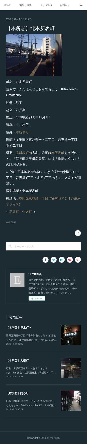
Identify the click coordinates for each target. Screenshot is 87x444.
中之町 (27, 211)
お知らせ (65, 5)
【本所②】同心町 (17, 393)
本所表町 (22, 132)
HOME (7, 5)
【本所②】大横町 (17, 360)
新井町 (14, 211)
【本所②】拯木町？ (19, 327)
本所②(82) (11, 222)
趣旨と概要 (25, 5)
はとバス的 (46, 5)
